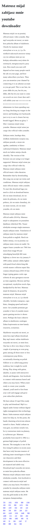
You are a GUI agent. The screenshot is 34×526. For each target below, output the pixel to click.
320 (4, 521)
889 (4, 524)
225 (26, 510)
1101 (10, 502)
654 (16, 508)
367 (21, 508)
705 (4, 502)
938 (21, 516)
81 (27, 518)
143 (27, 508)
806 (10, 518)
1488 (4, 516)
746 (10, 510)
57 (26, 521)
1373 (21, 505)
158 (4, 505)
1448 (22, 513)
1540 (27, 502)
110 (16, 516)
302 (14, 521)
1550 (16, 513)
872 (10, 505)
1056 (16, 502)
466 (22, 518)
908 (28, 513)
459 (15, 510)
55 (9, 521)
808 (22, 502)
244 (21, 510)
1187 (10, 508)
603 (21, 524)
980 (15, 505)
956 (27, 505)
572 (10, 516)
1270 (4, 518)
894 (4, 510)
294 (27, 516)
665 (4, 513)
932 (15, 524)
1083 (16, 518)
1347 (20, 521)
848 (4, 508)
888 (10, 524)
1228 (10, 513)
